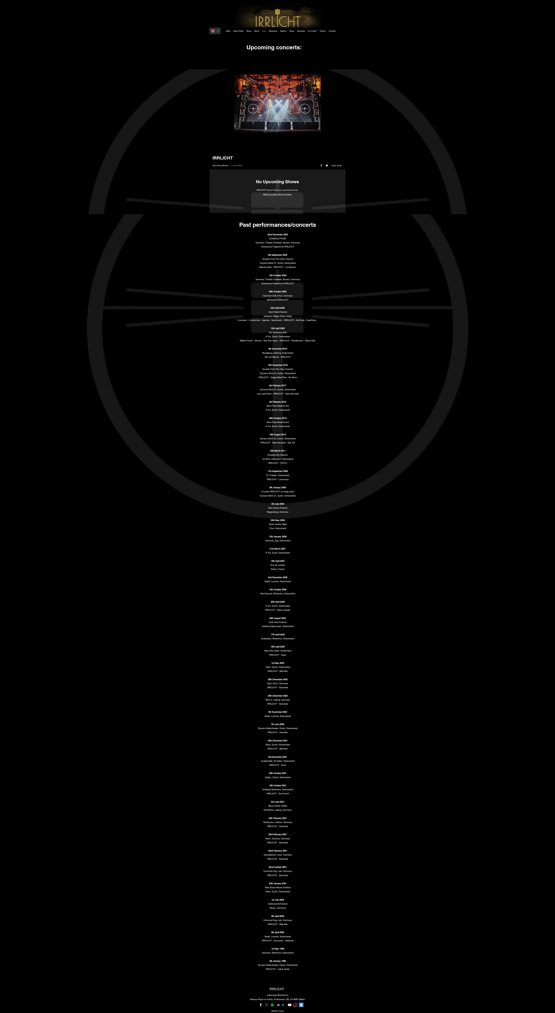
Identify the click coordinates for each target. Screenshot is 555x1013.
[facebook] (261, 1005)
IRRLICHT (277, 989)
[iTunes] (266, 1005)
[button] (312, 31)
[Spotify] (272, 1005)
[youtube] (289, 1005)
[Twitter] (301, 1005)
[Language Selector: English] (215, 31)
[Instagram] (295, 1005)
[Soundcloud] (278, 1005)
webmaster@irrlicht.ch (277, 995)
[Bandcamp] (284, 1005)
